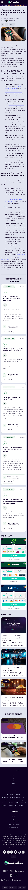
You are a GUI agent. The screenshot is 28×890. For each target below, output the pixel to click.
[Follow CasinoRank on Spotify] (19, 852)
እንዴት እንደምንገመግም (13, 822)
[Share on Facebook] (6, 24)
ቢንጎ (14, 775)
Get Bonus (14, 555)
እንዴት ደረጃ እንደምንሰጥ (14, 825)
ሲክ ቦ (13, 781)
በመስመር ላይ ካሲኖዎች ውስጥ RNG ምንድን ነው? (14, 803)
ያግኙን (13, 819)
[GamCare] (19, 871)
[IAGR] (5, 871)
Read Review (13, 558)
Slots (13, 784)
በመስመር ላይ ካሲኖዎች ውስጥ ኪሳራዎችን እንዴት (13, 805)
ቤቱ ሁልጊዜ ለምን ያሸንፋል (13, 794)
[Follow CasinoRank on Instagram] (8, 852)
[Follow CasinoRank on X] (11, 852)
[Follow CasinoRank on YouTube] (15, 852)
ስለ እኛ (13, 816)
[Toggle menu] (2, 2)
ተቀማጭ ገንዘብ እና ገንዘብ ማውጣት (16, 105)
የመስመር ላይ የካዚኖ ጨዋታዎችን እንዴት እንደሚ (13, 797)
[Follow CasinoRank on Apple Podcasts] (23, 852)
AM (13, 856)
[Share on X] (2, 24)
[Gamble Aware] (11, 880)
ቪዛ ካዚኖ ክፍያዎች (21, 254)
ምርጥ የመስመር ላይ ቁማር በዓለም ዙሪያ (13, 92)
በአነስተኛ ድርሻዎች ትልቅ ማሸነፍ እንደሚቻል (13, 800)
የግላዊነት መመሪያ (13, 827)
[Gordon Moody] (14, 875)
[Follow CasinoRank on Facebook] (4, 852)
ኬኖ (14, 778)
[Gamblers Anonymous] (11, 871)
